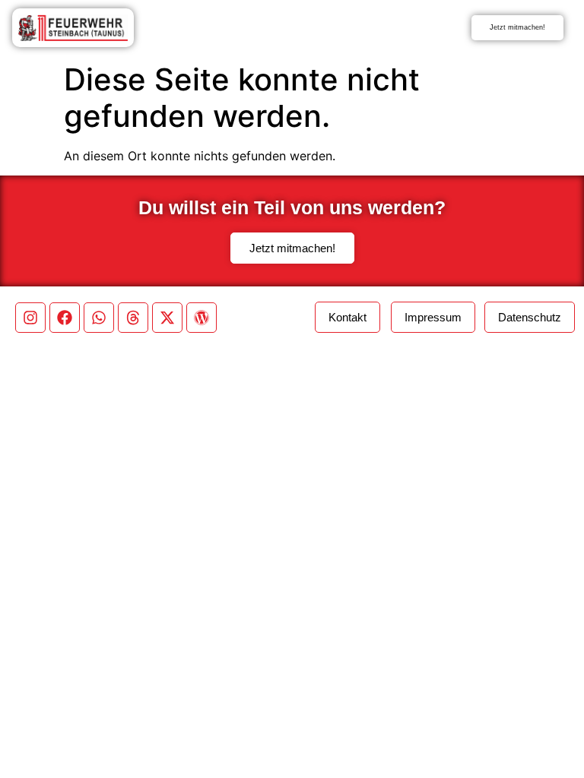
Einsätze (248, 28)
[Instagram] (30, 317)
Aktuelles (208, 28)
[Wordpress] (201, 317)
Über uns (288, 28)
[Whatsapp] (99, 317)
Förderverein (371, 28)
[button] (529, 317)
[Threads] (133, 317)
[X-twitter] (167, 317)
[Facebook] (64, 317)
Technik (326, 28)
